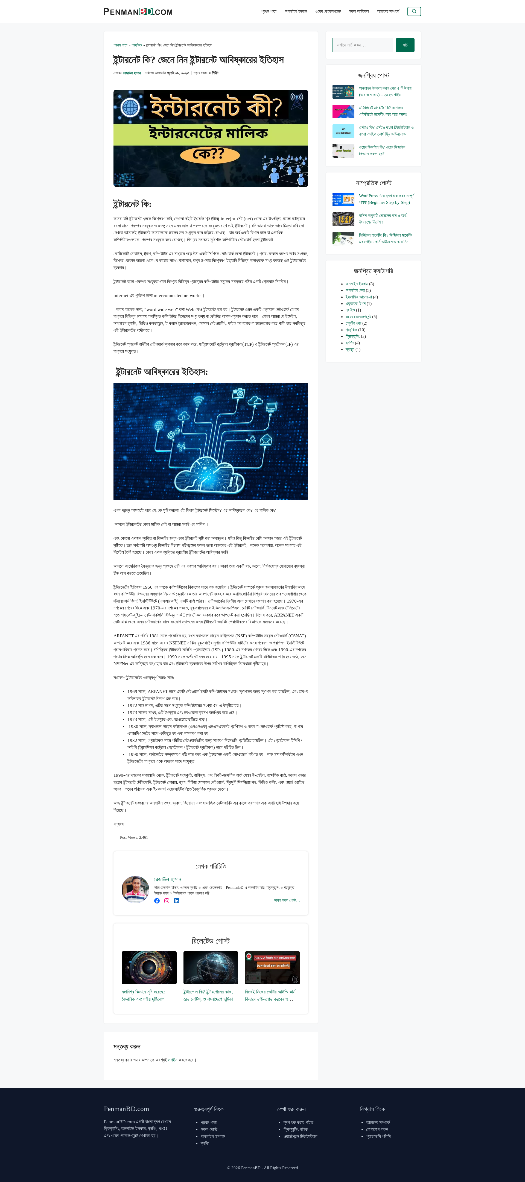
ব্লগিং (350, 343)
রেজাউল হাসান (132, 73)
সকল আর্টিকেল (359, 11)
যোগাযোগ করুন (377, 1129)
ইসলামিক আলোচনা (359, 297)
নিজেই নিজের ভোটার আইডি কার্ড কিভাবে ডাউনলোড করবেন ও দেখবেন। (270, 999)
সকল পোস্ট (209, 1129)
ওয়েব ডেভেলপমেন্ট (328, 11)
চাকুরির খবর (353, 323)
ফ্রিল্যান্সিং (353, 336)
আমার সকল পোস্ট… (287, 900)
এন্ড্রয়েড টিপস (356, 303)
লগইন (172, 1060)
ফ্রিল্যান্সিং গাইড (296, 1129)
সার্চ (405, 45)
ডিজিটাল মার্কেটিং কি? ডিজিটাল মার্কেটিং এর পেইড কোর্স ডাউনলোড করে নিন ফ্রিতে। (385, 242)
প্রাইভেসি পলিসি (378, 1136)
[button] (414, 11)
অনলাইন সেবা (355, 290)
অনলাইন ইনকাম (296, 11)
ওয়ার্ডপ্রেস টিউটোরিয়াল (300, 1136)
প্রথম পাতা (268, 11)
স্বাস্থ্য (350, 349)
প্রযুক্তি (137, 45)
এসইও (350, 310)
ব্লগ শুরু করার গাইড (298, 1122)
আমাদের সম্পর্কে (388, 11)
